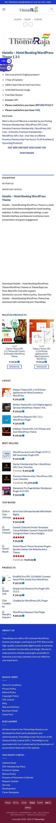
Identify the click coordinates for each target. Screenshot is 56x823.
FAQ (37, 110)
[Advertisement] (28, 252)
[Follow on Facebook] (4, 667)
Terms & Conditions (12, 684)
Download (14, 367)
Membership (25, 813)
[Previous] (2, 346)
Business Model (10, 710)
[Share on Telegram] (46, 160)
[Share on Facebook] (10, 160)
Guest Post (7, 714)
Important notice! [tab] (12, 189)
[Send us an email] (20, 667)
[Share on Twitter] (20, 160)
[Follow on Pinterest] (25, 667)
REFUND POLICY (44, 105)
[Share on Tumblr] (41, 160)
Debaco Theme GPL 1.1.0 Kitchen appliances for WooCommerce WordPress (41, 354)
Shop (28, 19)
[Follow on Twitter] (15, 667)
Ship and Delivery (10, 706)
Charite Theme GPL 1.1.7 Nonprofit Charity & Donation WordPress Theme (14, 352)
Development (9, 788)
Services (6, 784)
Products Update (10, 770)
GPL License (8, 699)
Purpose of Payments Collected (17, 777)
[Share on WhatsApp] (4, 160)
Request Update (10, 781)
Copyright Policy (10, 696)
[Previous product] (30, 24)
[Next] (53, 346)
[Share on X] (15, 160)
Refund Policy (9, 692)
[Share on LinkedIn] (35, 160)
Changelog (12, 813)
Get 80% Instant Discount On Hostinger (27, 150)
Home (17, 19)
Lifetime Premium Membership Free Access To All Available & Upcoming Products (28, 139)
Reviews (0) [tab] (8, 183)
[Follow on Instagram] (10, 667)
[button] (4, 9)
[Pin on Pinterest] (30, 160)
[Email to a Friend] (25, 160)
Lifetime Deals (9, 762)
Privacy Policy (9, 688)
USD (6, 61)
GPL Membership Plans (13, 766)
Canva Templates (10, 792)
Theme (38, 19)
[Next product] (25, 24)
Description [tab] (8, 178)
